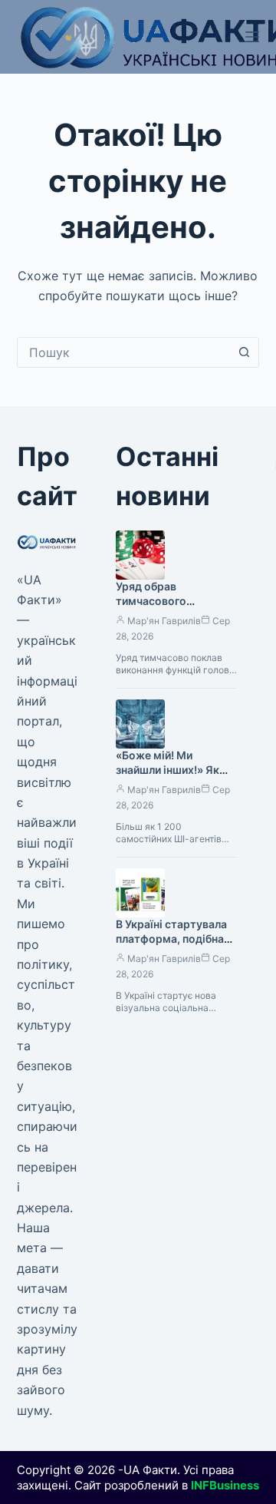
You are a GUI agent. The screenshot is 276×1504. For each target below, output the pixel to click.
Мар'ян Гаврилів (164, 620)
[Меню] (252, 37)
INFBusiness (225, 1485)
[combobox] (124, 352)
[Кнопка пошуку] (243, 352)
